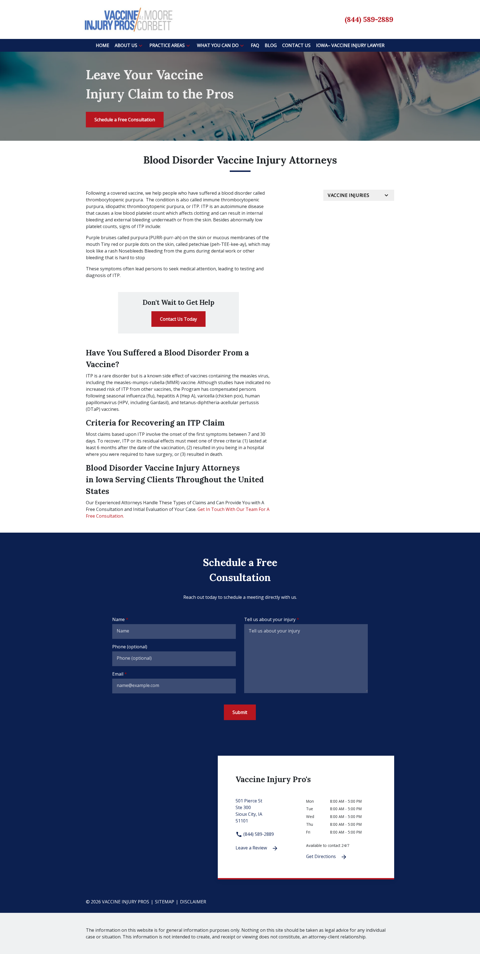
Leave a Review (252, 848)
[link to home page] (128, 19)
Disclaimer (193, 902)
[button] (140, 45)
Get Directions (321, 856)
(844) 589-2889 (258, 834)
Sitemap (164, 902)
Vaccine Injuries (348, 195)
